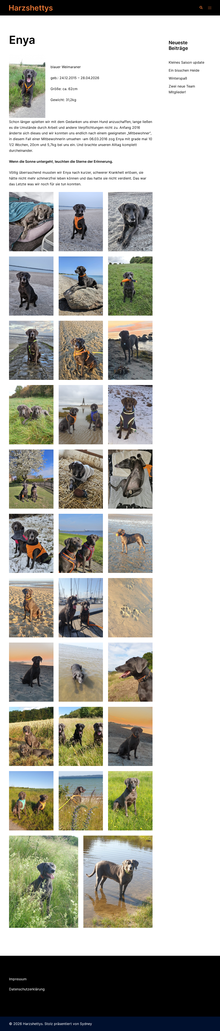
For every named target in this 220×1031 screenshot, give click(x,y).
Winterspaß (178, 78)
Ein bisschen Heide (184, 70)
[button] (201, 7)
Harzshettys (31, 7)
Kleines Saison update (186, 62)
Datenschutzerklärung (27, 989)
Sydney (86, 1024)
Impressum (18, 979)
